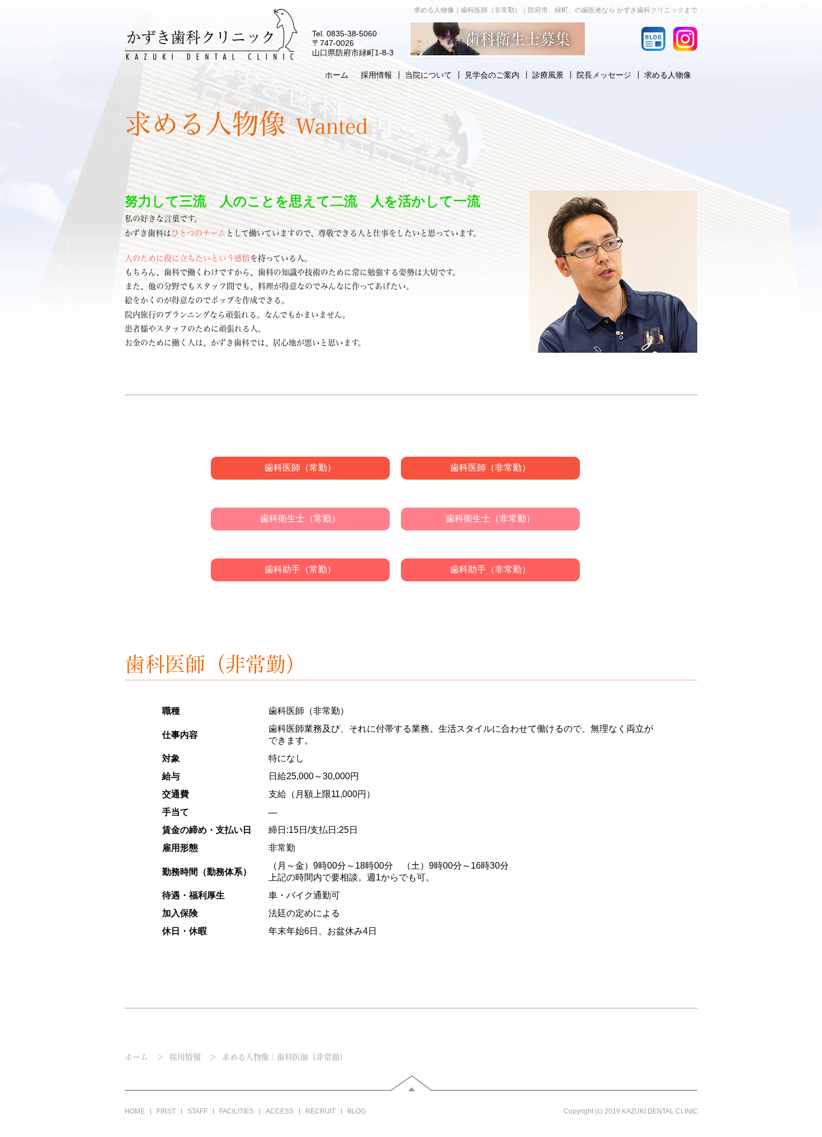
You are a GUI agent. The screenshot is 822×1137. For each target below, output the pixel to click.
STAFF (197, 1111)
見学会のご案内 (492, 74)
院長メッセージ (604, 74)
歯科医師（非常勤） (490, 467)
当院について (428, 74)
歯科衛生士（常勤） (300, 518)
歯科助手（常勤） (300, 569)
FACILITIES (236, 1111)
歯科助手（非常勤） (490, 569)
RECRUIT (320, 1111)
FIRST (166, 1111)
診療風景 (548, 74)
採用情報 (376, 74)
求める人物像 (667, 74)
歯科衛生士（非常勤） (490, 518)
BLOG (356, 1111)
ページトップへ (412, 1083)
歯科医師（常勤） (300, 467)
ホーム (336, 74)
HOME (135, 1111)
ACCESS (280, 1111)
